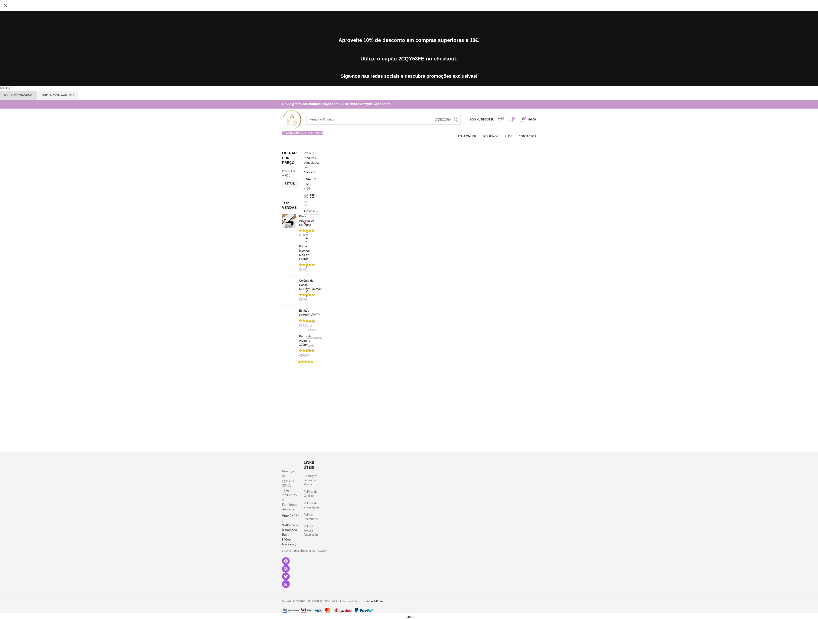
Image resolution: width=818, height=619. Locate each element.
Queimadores (314, 337)
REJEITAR (460, 610)
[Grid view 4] (306, 203)
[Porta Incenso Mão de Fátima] (289, 258)
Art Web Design (375, 601)
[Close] (5, 5)
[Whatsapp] (286, 584)
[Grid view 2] (306, 196)
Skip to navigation (18, 95)
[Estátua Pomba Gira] (289, 318)
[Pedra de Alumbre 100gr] (289, 346)
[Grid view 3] (312, 196)
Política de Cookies (310, 494)
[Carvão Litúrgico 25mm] (305, 223)
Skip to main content (58, 95)
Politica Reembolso (311, 517)
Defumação (313, 313)
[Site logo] (292, 119)
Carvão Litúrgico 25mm (307, 271)
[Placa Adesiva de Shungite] (289, 226)
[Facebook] (286, 561)
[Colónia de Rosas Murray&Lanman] (289, 290)
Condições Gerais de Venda (310, 480)
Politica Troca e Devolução (311, 530)
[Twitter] (286, 576)
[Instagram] (286, 569)
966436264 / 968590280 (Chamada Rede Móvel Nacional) (290, 530)
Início (308, 153)
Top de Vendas (310, 347)
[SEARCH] (456, 120)
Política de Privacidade (311, 505)
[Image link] (333, 475)
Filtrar (290, 183)
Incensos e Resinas (311, 326)
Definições (412, 612)
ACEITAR (487, 610)
